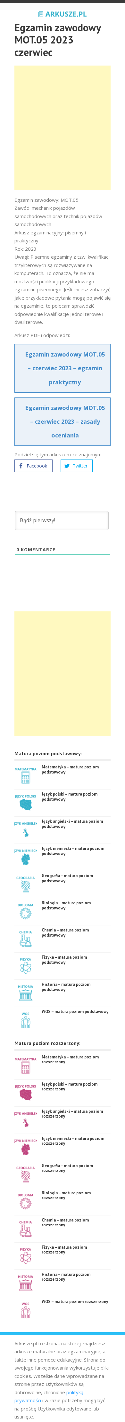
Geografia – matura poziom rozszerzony (67, 1168)
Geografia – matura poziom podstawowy (67, 878)
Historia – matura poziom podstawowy (66, 987)
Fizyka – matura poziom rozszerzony (64, 1250)
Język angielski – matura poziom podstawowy (72, 824)
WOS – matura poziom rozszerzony (75, 1301)
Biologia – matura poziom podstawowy (66, 905)
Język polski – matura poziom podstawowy (69, 796)
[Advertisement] (62, 128)
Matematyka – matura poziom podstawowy (70, 769)
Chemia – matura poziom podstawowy (65, 932)
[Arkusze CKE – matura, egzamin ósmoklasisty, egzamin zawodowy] (62, 13)
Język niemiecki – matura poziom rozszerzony (73, 1141)
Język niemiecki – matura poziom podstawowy (73, 851)
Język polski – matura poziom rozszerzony (69, 1086)
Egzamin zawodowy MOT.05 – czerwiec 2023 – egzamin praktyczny (65, 368)
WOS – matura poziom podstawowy (75, 1011)
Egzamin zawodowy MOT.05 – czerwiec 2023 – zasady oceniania (65, 421)
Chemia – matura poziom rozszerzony (65, 1222)
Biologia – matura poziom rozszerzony (66, 1195)
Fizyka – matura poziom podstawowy (64, 960)
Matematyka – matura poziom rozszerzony (70, 1059)
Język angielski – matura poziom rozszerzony (72, 1114)
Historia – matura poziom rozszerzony (66, 1277)
